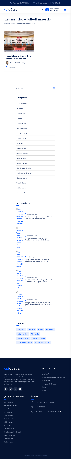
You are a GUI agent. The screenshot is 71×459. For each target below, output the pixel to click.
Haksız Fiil (31, 330)
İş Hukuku (19, 143)
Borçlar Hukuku (21, 133)
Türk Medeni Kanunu (25, 342)
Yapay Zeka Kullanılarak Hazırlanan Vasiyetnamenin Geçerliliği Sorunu (37, 260)
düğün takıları (22, 334)
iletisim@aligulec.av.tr (42, 3)
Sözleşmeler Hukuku (23, 173)
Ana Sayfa (45, 374)
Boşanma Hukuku (22, 103)
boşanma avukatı (39, 338)
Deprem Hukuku (22, 193)
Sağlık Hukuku (21, 188)
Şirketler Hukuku (22, 153)
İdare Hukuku (21, 148)
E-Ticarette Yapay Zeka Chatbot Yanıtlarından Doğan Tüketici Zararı (37, 239)
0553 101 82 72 (55, 10)
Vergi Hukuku (21, 183)
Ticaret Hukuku (21, 163)
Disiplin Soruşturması (42, 342)
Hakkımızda (46, 381)
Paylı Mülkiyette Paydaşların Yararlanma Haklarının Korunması (18, 58)
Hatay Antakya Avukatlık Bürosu (53, 377)
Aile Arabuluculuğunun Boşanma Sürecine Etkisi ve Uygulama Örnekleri (39, 217)
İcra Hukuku (20, 113)
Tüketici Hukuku (9, 435)
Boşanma (21, 330)
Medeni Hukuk (21, 158)
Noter (40, 330)
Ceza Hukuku (21, 123)
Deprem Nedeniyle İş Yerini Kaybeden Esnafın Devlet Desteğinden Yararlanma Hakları (38, 304)
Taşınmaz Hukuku (22, 128)
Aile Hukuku (20, 118)
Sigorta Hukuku (21, 178)
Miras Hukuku (21, 108)
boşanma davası (23, 338)
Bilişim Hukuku (21, 138)
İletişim (44, 387)
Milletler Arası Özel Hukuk (12, 432)
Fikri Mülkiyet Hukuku (23, 168)
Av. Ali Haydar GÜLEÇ (17, 63)
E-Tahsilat (58, 3)
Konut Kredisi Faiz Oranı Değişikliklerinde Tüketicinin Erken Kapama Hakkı (39, 280)
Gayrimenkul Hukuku (11, 405)
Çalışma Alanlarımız (49, 384)
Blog (44, 391)
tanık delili (49, 330)
